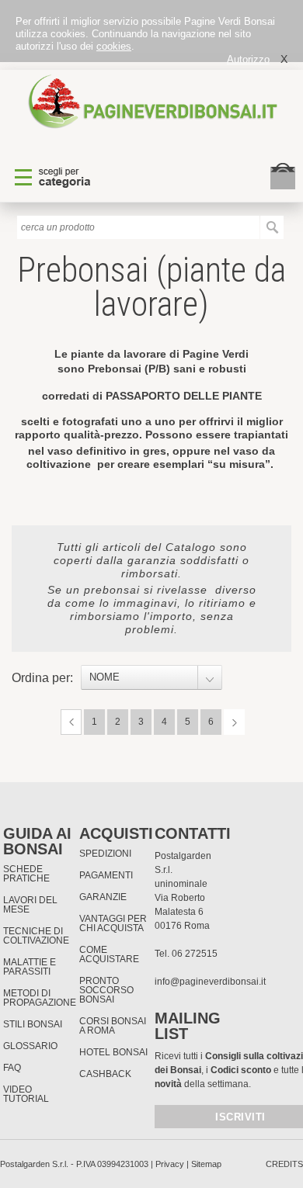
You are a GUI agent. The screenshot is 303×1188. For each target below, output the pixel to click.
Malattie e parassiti (29, 967)
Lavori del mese (30, 905)
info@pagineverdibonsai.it (210, 981)
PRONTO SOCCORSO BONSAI (106, 990)
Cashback (105, 1074)
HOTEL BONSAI (113, 1052)
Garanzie (103, 897)
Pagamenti (106, 875)
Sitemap (206, 1164)
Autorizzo (248, 59)
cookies (113, 46)
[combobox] (151, 677)
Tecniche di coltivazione (36, 936)
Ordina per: (42, 677)
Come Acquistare (109, 954)
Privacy (169, 1164)
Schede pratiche (26, 874)
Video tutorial (26, 1094)
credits (284, 1164)
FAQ (12, 1067)
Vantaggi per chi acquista (113, 923)
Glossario (30, 1046)
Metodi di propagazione (39, 998)
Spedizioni (105, 853)
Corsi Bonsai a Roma (112, 1026)
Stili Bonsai (32, 1024)
